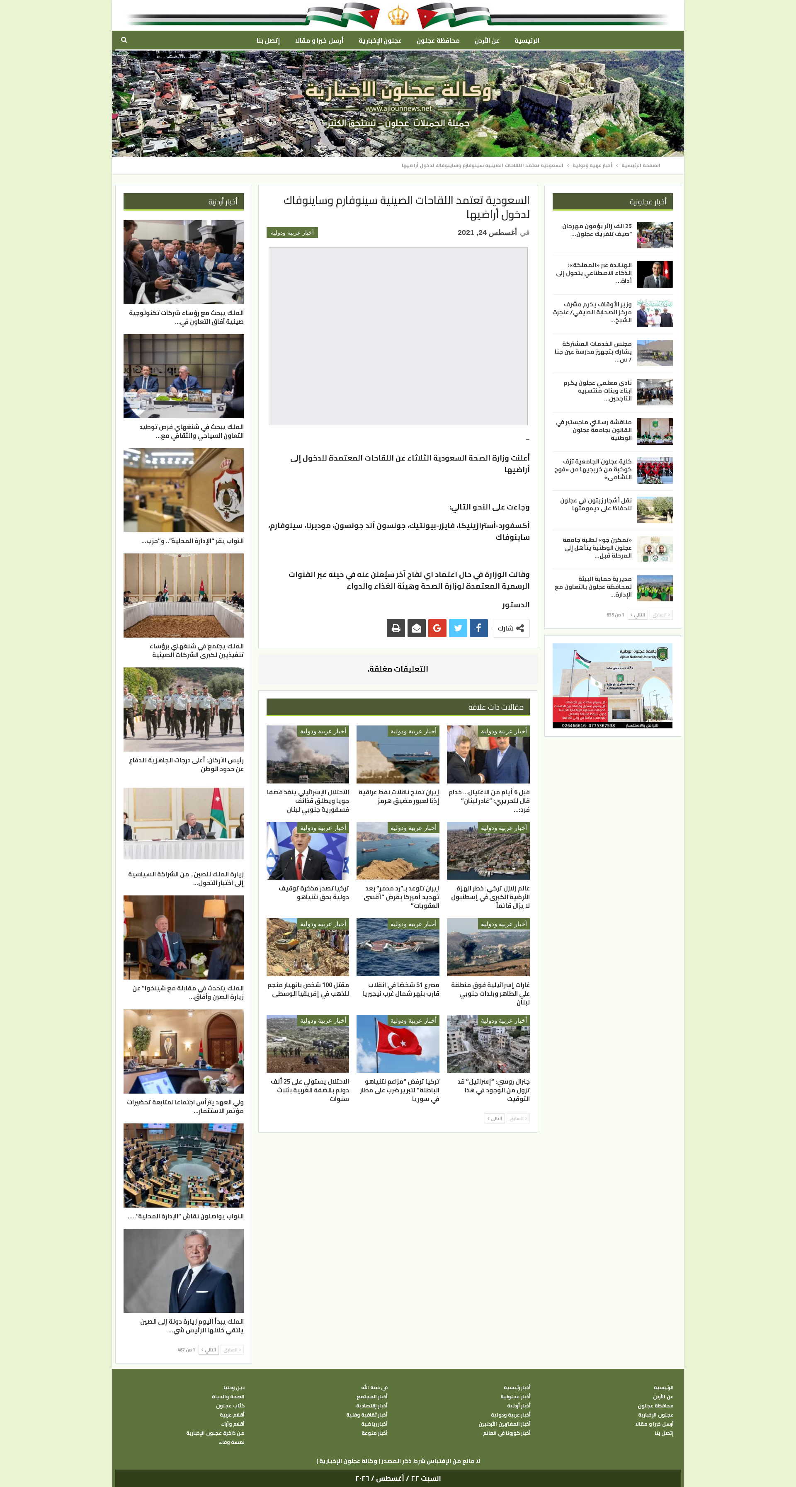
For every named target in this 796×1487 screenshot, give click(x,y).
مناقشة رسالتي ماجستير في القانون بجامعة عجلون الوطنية (594, 430)
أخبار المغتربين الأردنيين (504, 1424)
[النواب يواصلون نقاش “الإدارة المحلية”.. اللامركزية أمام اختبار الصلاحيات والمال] (184, 1165)
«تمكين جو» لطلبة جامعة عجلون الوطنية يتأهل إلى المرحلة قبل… (597, 547)
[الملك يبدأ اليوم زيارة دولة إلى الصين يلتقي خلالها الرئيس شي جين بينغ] (184, 1271)
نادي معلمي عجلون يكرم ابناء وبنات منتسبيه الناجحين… (597, 390)
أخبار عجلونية (515, 1396)
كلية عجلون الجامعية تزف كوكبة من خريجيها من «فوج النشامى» (593, 469)
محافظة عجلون (438, 40)
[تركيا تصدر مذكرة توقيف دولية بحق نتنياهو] (308, 851)
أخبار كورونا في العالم (507, 1433)
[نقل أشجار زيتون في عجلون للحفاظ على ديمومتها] (655, 510)
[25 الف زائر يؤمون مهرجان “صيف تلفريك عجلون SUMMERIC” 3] (655, 235)
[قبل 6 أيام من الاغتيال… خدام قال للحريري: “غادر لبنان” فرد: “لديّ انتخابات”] (488, 754)
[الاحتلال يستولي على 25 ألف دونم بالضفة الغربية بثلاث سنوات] (308, 1044)
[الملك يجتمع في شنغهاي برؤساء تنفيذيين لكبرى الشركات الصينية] (184, 595)
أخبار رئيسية (517, 1387)
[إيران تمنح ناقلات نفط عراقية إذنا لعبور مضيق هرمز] (398, 754)
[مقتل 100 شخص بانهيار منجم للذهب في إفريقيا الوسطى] (308, 947)
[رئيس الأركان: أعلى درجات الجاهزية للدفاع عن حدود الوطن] (184, 709)
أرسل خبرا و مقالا (319, 40)
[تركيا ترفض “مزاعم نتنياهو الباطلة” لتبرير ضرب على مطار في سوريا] (398, 1044)
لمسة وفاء (232, 1442)
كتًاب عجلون (230, 1406)
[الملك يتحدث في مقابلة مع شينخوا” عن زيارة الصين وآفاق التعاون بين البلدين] (184, 937)
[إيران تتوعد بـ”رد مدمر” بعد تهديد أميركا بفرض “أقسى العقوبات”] (398, 851)
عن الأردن (487, 40)
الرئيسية (526, 40)
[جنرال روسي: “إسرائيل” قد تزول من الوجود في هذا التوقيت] (488, 1044)
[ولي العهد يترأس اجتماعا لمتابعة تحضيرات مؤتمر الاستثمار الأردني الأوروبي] (184, 1051)
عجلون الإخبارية (380, 40)
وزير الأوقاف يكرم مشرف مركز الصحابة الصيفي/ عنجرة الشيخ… (592, 312)
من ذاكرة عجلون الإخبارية (215, 1433)
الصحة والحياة (228, 1396)
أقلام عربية (232, 1415)
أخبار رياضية (374, 1424)
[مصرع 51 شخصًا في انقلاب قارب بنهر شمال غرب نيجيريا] (398, 947)
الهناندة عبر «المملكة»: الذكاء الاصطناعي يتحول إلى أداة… (594, 273)
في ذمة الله (374, 1387)
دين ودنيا (234, 1387)
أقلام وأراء (233, 1424)
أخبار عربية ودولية (292, 232)
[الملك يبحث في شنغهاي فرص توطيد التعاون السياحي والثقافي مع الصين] (184, 376)
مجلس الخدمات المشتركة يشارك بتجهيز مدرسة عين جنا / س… (593, 351)
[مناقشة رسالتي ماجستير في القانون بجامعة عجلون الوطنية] (655, 431)
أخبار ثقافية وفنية (367, 1415)
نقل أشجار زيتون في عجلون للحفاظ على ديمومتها (596, 504)
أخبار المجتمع (372, 1396)
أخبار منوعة (375, 1433)
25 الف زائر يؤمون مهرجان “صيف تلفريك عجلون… (597, 230)
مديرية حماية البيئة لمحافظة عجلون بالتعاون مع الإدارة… (593, 586)
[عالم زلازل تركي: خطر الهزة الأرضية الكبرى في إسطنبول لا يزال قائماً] (488, 851)
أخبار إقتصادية (372, 1406)
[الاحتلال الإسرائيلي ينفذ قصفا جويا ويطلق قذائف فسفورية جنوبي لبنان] (308, 754)
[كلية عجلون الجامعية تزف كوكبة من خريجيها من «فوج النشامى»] (655, 470)
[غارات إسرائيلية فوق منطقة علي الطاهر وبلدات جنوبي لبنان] (488, 947)
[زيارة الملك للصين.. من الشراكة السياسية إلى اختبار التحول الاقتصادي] (184, 823)
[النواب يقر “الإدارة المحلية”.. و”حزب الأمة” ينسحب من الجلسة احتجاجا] (184, 490)
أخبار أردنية (519, 1406)
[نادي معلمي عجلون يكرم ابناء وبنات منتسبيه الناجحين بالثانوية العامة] (655, 392)
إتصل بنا (268, 40)
